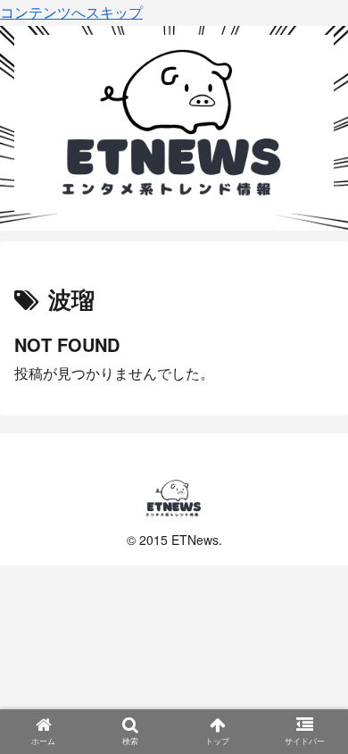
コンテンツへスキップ (71, 12)
